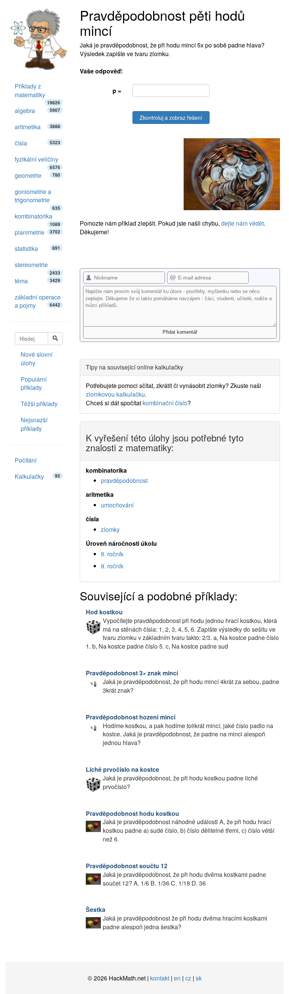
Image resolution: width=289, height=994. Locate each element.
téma (37, 280)
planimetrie (37, 232)
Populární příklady (34, 383)
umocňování (117, 505)
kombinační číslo (165, 403)
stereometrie (37, 266)
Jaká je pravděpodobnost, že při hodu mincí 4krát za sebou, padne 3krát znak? (182, 682)
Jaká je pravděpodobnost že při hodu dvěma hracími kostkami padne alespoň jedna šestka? (176, 918)
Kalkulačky (37, 476)
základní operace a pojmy (38, 301)
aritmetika (37, 126)
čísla (37, 143)
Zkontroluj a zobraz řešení (171, 117)
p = (117, 90)
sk (199, 978)
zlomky (110, 529)
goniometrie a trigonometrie (37, 198)
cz (188, 978)
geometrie (37, 175)
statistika (37, 248)
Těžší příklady (39, 403)
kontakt (159, 978)
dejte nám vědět (242, 223)
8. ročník (112, 554)
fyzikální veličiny (37, 161)
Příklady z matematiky (37, 92)
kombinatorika (37, 218)
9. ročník (112, 566)
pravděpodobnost (124, 480)
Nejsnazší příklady (34, 424)
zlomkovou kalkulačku (115, 394)
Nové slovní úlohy (36, 358)
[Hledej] (55, 338)
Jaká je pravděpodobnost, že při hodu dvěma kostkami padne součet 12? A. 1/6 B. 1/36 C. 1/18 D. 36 (176, 874)
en (177, 978)
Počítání (26, 460)
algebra (37, 110)
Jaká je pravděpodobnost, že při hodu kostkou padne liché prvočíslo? (172, 778)
